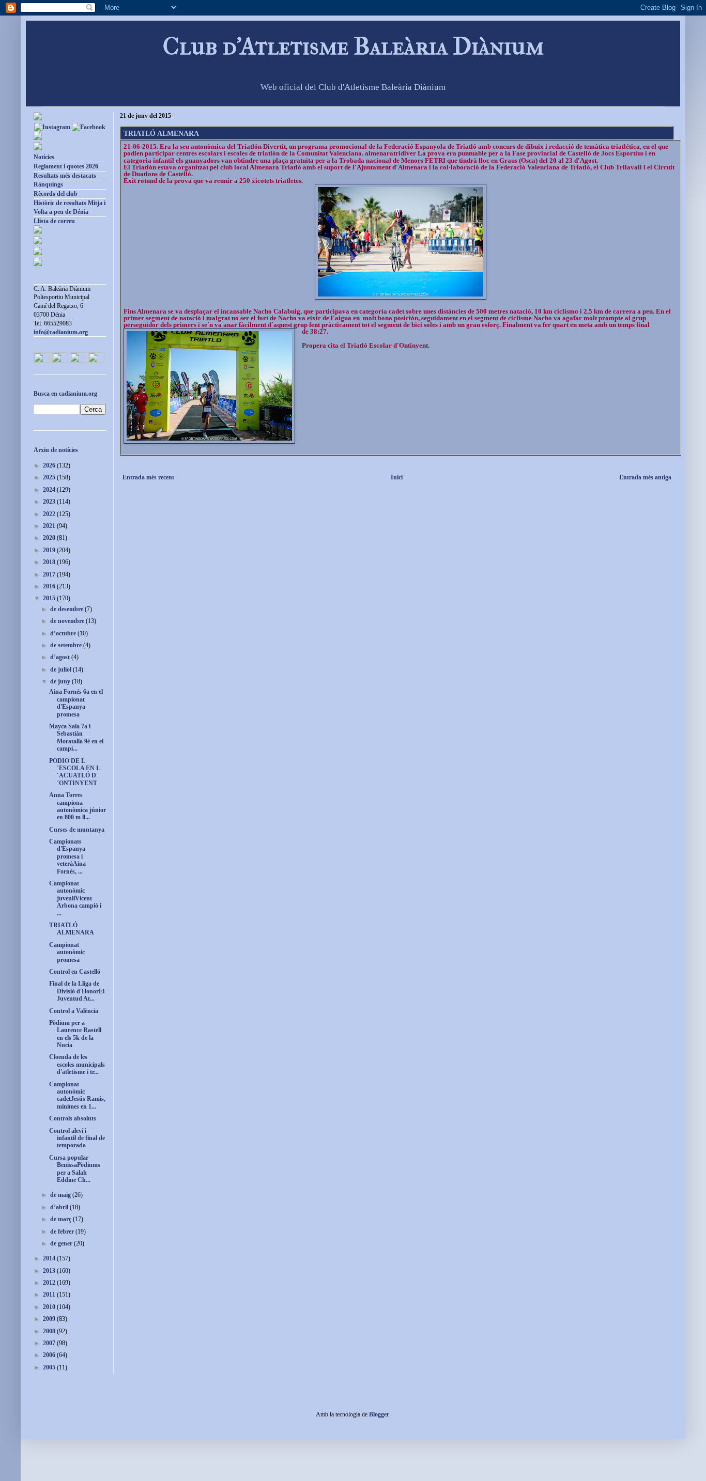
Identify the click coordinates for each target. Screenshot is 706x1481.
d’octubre (64, 633)
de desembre (67, 609)
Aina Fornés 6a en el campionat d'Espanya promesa (76, 703)
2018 (50, 562)
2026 (50, 465)
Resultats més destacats (65, 175)
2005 (50, 1367)
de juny (61, 681)
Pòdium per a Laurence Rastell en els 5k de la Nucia (75, 1034)
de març (61, 1219)
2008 (50, 1331)
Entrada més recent (148, 477)
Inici (397, 477)
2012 (50, 1282)
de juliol (61, 669)
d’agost (60, 657)
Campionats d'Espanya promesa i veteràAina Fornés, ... (67, 856)
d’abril (60, 1207)
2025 (50, 477)
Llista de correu (54, 221)
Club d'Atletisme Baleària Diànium (353, 46)
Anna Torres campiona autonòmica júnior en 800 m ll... (77, 806)
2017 (50, 574)
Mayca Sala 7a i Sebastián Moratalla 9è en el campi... (76, 737)
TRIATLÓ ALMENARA (71, 929)
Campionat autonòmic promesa (67, 952)
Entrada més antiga (645, 477)
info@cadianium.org (61, 332)
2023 (50, 501)
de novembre (68, 621)
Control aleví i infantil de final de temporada (77, 1138)
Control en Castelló (74, 971)
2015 (50, 598)
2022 (50, 514)
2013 (50, 1270)
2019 (50, 550)
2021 (50, 525)
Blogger (379, 1414)
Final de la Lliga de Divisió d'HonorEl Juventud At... (76, 991)
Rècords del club (56, 193)
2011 (50, 1294)
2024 (50, 489)
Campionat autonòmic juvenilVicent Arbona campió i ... (75, 898)
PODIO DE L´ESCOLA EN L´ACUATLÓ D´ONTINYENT (74, 772)
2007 (50, 1343)
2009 (50, 1318)
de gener (62, 1243)
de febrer (62, 1231)
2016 (50, 586)
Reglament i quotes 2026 (66, 166)
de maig (61, 1194)
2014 (50, 1258)
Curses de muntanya (76, 829)
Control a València (73, 1011)
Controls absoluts (72, 1118)
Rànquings (48, 184)
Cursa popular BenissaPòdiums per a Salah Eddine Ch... (74, 1168)
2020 (50, 537)
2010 (50, 1307)
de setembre (66, 645)
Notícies (44, 157)
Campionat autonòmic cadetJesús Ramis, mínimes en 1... (77, 1095)
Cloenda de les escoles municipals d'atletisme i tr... (77, 1064)
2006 (50, 1355)
